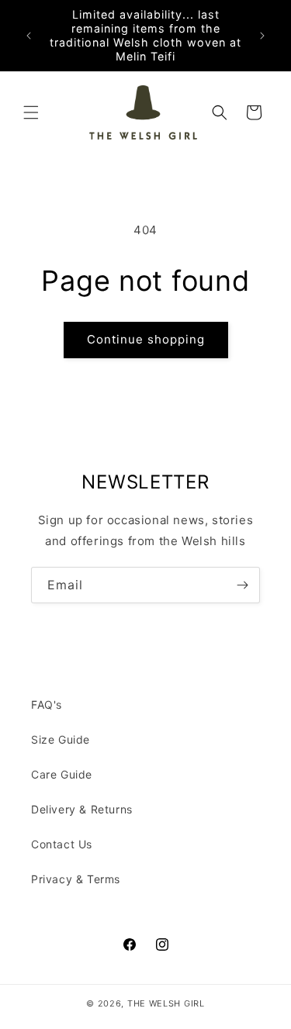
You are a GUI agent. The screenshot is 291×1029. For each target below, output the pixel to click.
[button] (31, 112)
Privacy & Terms (75, 879)
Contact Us (61, 844)
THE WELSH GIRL (166, 1003)
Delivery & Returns (82, 809)
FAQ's (46, 704)
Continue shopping (146, 339)
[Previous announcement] (29, 36)
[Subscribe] (242, 585)
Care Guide (61, 774)
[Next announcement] (262, 36)
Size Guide (60, 739)
